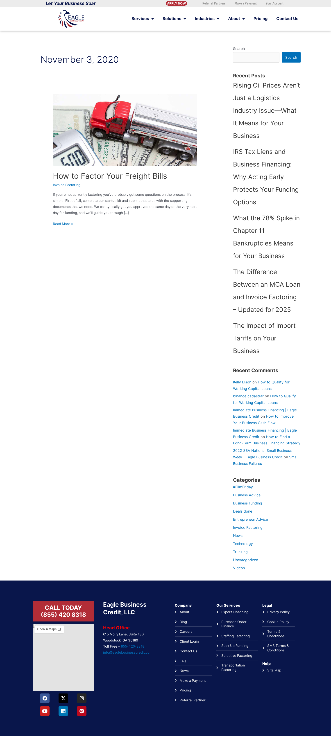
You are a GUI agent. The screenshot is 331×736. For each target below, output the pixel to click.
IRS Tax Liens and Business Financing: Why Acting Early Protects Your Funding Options (266, 177)
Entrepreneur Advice (250, 519)
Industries (205, 18)
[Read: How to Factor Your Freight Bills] (125, 130)
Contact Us (287, 18)
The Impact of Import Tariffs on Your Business (264, 338)
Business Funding (247, 503)
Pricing (261, 18)
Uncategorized (245, 560)
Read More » (63, 223)
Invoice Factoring (66, 185)
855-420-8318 (132, 646)
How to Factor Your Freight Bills (110, 175)
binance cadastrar (248, 396)
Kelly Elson (242, 382)
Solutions (172, 18)
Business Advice (247, 495)
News (238, 535)
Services (140, 18)
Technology (243, 543)
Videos (239, 568)
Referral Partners (214, 3)
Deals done (242, 511)
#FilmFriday (243, 487)
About (234, 18)
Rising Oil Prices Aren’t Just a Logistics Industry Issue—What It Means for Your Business (266, 110)
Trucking (240, 551)
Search (239, 48)
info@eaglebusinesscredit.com (127, 652)
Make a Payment (246, 3)
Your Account (274, 3)
